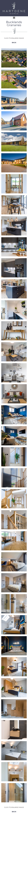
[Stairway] (14, 499)
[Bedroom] (14, 562)
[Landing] (14, 541)
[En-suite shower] (14, 604)
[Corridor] (14, 457)
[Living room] (14, 331)
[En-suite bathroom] (14, 730)
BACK (14, 42)
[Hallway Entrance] (14, 478)
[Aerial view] (14, 58)
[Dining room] (14, 184)
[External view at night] (14, 163)
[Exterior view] (14, 100)
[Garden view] (14, 142)
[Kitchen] (14, 226)
